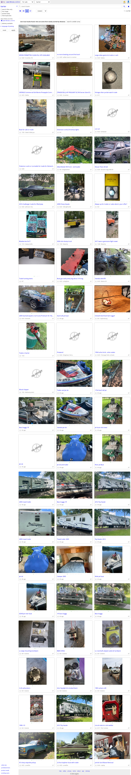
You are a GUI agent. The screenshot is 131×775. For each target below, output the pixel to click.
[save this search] (128, 6)
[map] (30, 10)
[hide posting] (53, 58)
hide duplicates (6, 15)
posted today (6, 13)
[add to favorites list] (20, 58)
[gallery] (27, 10)
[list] (20, 10)
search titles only (7, 9)
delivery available (7, 23)
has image (5, 11)
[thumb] (23, 10)
